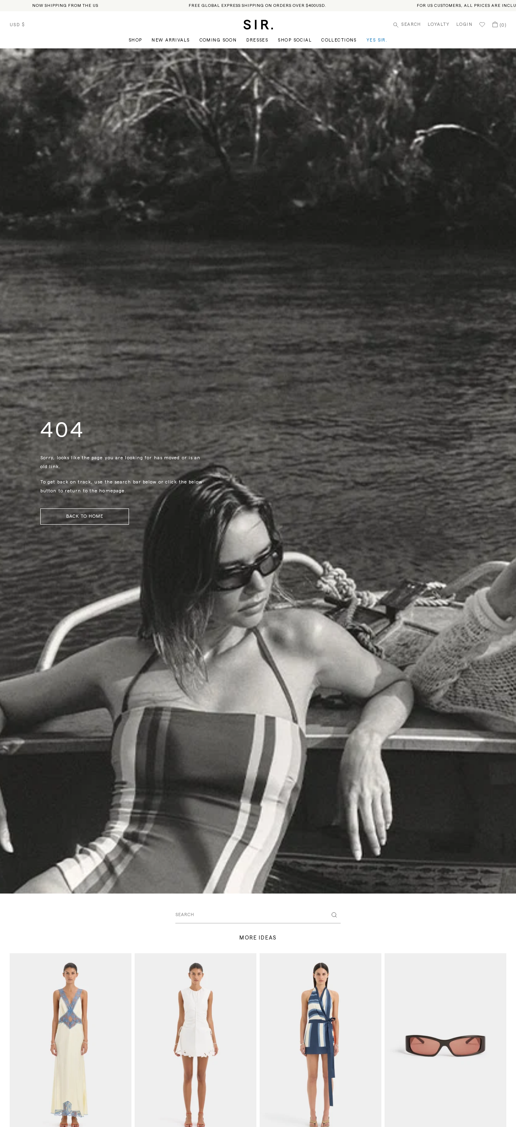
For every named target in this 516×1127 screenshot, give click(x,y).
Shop (135, 40)
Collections (339, 40)
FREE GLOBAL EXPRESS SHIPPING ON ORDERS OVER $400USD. (258, 6)
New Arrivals (170, 40)
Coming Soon (218, 40)
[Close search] (334, 915)
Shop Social (295, 40)
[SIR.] (258, 24)
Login (464, 24)
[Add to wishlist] (122, 963)
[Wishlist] (482, 24)
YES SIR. (376, 40)
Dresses (257, 40)
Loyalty (439, 24)
